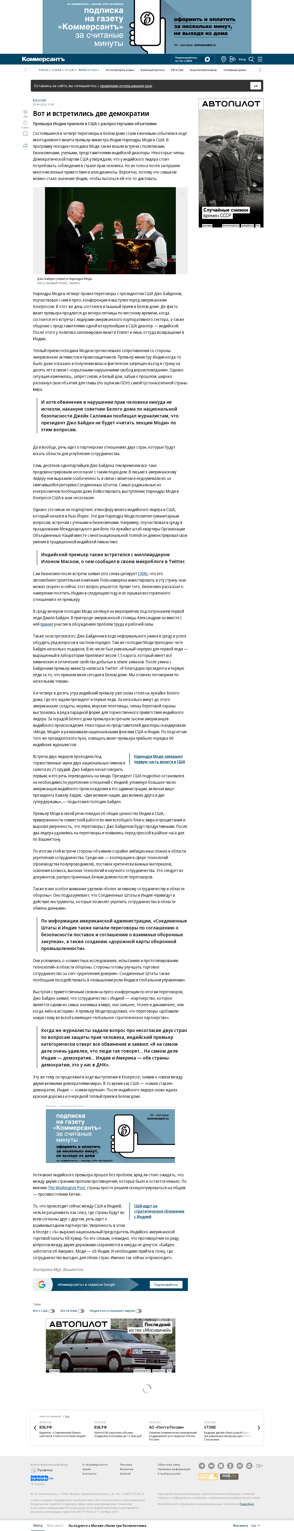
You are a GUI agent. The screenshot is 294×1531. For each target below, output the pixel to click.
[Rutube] (240, 1466)
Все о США (39, 100)
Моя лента (55, 1525)
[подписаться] (53, 1311)
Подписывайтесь (166, 1284)
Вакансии (126, 1469)
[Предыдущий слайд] (35, 1427)
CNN (142, 573)
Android (125, 1474)
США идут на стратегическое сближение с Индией (159, 1211)
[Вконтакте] (211, 1466)
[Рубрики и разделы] (260, 59)
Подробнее (247, 1504)
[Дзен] (221, 1466)
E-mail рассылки (169, 1474)
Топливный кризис (234, 70)
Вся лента (240, 1525)
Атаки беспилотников (203, 70)
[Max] (249, 1466)
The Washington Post (66, 1188)
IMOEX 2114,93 (88, 70)
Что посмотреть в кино (119, 70)
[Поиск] (251, 59)
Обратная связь (169, 1464)
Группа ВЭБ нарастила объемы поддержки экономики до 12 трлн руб (118, 1434)
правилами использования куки (126, 85)
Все (67, 1416)
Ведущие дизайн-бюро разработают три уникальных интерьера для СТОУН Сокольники (228, 1436)
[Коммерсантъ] (43, 59)
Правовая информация (174, 1469)
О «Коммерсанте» (95, 1464)
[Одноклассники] (230, 1466)
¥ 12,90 (69, 70)
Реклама (126, 1464)
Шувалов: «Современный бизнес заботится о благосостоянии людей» (62, 1434)
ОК (256, 86)
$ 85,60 (43, 70)
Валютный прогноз (153, 70)
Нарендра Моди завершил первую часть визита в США (159, 759)
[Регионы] (224, 59)
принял (46, 624)
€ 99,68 (56, 70)
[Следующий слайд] (259, 1427)
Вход (242, 59)
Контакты (89, 1474)
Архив (86, 1469)
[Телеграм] (202, 1466)
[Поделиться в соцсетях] (25, 145)
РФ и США (177, 70)
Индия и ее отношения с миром (112, 1310)
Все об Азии (68, 1310)
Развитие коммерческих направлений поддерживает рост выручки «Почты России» (173, 1436)
